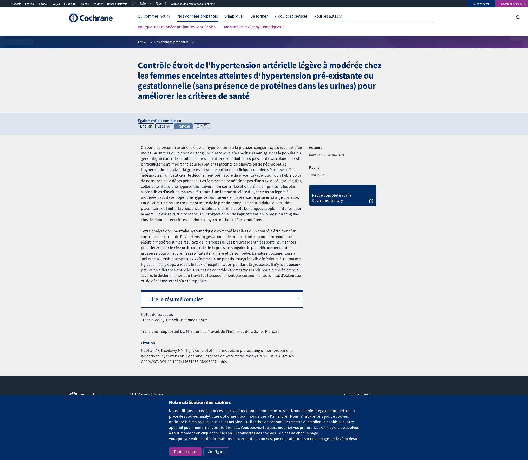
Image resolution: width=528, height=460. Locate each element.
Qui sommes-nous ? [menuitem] (154, 16)
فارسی (55, 4)
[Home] (96, 17)
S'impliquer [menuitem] (234, 16)
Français (16, 4)
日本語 (202, 126)
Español (42, 4)
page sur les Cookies (338, 438)
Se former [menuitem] (259, 16)
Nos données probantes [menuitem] (197, 16)
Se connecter (481, 4)
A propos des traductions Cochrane (193, 4)
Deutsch (98, 4)
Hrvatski (84, 4)
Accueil (143, 42)
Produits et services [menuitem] (291, 16)
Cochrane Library (511, 4)
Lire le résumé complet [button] (176, 299)
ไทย (133, 4)
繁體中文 (146, 4)
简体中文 (161, 4)
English (29, 4)
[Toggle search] (518, 17)
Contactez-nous (359, 394)
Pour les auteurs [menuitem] (328, 16)
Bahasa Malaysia (117, 4)
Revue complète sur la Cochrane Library (332, 198)
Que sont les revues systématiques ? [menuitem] (253, 26)
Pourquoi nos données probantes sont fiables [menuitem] (177, 26)
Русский (69, 4)
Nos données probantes (171, 42)
